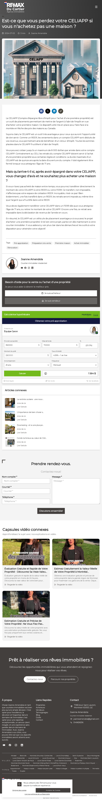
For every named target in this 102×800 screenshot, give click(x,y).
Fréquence (55, 361)
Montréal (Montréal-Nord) (20, 763)
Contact (39, 720)
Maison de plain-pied (45, 768)
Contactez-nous (35, 679)
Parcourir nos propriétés (63, 679)
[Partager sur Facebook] (41, 111)
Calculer (22, 373)
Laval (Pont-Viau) (59, 765)
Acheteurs (40, 707)
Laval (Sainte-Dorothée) (63, 760)
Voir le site (51, 381)
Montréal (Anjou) (64, 758)
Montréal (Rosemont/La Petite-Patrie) (35, 765)
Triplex (14, 771)
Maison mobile (29, 768)
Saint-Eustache (78, 756)
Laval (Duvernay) (48, 758)
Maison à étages (61, 768)
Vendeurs (40, 710)
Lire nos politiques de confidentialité (37, 794)
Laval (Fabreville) (19, 758)
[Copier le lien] (60, 111)
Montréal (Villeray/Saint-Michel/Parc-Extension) (50, 763)
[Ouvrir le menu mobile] (96, 7)
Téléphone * (8, 497)
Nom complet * (9, 477)
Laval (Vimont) (33, 758)
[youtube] (22, 267)
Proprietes (40, 705)
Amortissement (9, 361)
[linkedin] (32, 267)
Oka (75, 758)
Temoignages (42, 712)
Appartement (15, 768)
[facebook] (25, 267)
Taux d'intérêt (57, 351)
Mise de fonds (46, 341)
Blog (38, 715)
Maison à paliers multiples (80, 768)
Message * (57, 477)
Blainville (23, 756)
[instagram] (29, 267)
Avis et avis (93, 795)
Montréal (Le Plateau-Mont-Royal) (82, 763)
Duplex (22, 771)
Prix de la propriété (11, 341)
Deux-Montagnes (93, 756)
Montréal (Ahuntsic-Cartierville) (41, 756)
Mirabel (13, 756)
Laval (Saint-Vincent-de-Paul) (23, 760)
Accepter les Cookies (53, 790)
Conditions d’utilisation (79, 795)
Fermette (96, 768)
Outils (38, 717)
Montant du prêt (10, 351)
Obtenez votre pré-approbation (51, 321)
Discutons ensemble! (51, 511)
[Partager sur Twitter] (47, 111)
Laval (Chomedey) (62, 756)
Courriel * (6, 487)
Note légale (10, 381)
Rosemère (78, 760)
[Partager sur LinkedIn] (54, 111)
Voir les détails (93, 381)
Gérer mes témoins (52, 798)
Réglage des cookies (19, 790)
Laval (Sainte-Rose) (44, 760)
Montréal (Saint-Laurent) (89, 758)
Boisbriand (15, 765)
